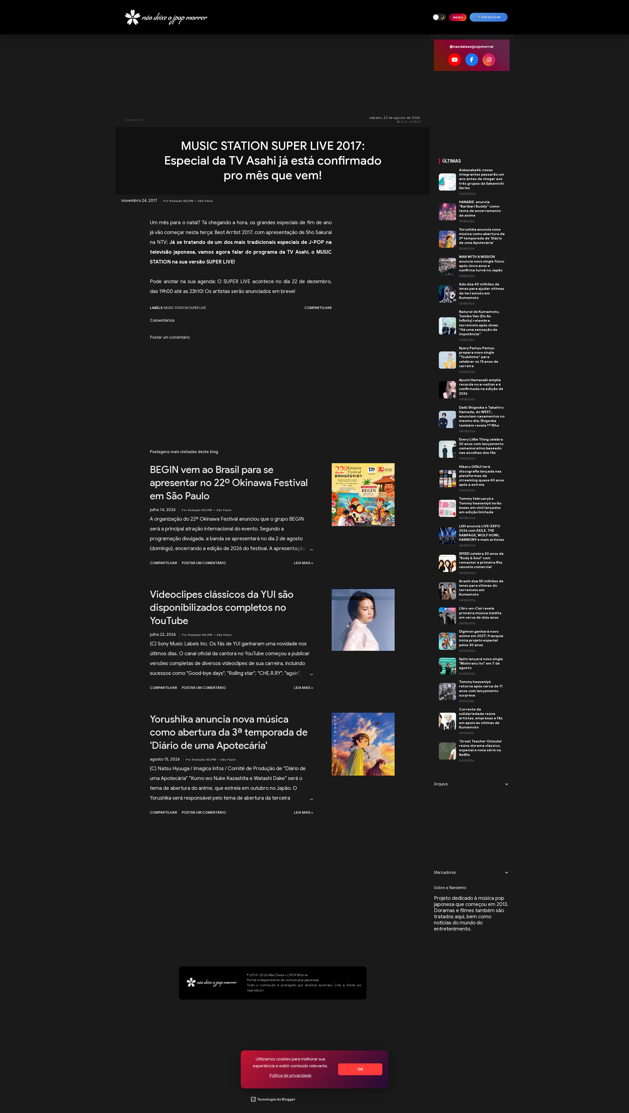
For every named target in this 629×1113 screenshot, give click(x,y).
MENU (458, 17)
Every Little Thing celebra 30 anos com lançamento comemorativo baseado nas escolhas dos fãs (481, 446)
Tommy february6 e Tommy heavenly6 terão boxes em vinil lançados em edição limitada (480, 505)
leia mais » (303, 563)
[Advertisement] (272, 74)
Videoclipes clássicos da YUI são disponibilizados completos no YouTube (222, 607)
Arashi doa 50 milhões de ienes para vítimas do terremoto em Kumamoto (481, 588)
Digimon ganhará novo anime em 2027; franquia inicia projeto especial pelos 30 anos (481, 638)
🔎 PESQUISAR (488, 17)
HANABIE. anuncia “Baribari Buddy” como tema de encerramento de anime (480, 209)
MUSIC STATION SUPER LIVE (185, 308)
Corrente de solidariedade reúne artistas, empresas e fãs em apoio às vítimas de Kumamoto (481, 718)
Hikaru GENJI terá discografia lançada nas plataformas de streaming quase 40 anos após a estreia (481, 475)
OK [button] (360, 1069)
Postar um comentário (170, 337)
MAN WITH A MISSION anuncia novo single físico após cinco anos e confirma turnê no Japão (481, 263)
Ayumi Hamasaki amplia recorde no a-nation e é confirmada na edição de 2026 (481, 387)
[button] (439, 17)
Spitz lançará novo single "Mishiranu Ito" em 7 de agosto (481, 663)
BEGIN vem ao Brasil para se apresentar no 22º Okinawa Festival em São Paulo (229, 482)
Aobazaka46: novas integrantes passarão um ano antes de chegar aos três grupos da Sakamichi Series (481, 179)
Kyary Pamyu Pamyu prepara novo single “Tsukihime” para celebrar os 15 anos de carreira (478, 357)
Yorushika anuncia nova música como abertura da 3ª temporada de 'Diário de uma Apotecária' (229, 732)
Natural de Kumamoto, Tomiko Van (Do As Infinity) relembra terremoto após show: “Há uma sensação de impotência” (479, 322)
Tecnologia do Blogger (275, 1099)
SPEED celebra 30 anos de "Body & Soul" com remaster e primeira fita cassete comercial (481, 560)
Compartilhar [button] (318, 308)
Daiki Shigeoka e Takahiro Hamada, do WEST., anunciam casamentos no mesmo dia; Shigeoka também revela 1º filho (481, 416)
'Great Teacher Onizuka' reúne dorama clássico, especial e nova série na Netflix (480, 748)
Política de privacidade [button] (290, 1075)
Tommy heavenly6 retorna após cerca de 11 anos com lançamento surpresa (481, 688)
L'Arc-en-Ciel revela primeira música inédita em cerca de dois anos (480, 612)
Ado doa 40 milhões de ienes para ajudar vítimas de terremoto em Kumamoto (481, 291)
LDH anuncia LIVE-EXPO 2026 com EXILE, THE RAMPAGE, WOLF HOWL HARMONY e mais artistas (481, 533)
